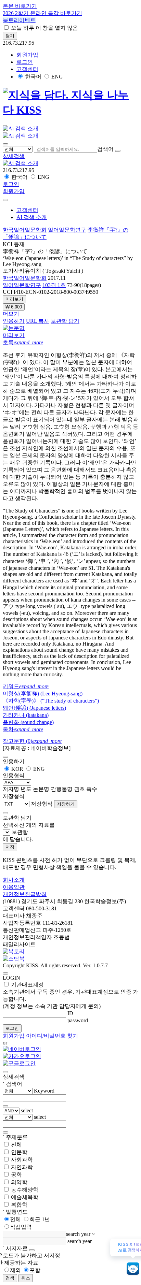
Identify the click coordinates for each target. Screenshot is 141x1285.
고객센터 (27, 69)
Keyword (44, 1091)
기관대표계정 (70, 995)
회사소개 (14, 880)
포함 (34, 1270)
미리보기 (14, 299)
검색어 (105, 149)
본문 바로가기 (20, 6)
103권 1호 (54, 285)
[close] (5, 200)
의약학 (19, 1182)
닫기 (9, 35)
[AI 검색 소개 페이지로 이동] (20, 163)
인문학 (19, 1152)
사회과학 (22, 1160)
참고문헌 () (32, 741)
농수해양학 (24, 1190)
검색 (9, 1278)
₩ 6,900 (13, 306)
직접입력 (21, 1227)
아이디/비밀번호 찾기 (52, 1036)
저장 (9, 847)
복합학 (19, 1205)
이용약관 (14, 887)
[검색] (117, 151)
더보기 (11, 314)
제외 (15, 1270)
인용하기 (14, 321)
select (27, 1110)
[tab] (70, 342)
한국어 (33, 77)
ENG (57, 77)
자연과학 (22, 1167)
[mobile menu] (5, 144)
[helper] (32, 1250)
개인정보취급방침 (25, 894)
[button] (14, 156)
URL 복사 (37, 321)
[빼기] (5, 1132)
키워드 (26, 686)
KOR (17, 769)
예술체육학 (24, 1197)
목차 (23, 729)
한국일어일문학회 (25, 230)
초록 (23, 342)
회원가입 (27, 55)
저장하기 (66, 804)
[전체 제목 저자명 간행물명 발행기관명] (18, 149)
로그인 (12, 1028)
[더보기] (5, 1106)
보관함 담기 (65, 321)
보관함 (20, 832)
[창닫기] (5, 1072)
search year (78, 1234)
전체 (16, 1144)
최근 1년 (39, 1219)
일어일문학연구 (67, 230)
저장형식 (42, 804)
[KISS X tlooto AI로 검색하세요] (133, 1269)
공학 (16, 1175)
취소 (25, 1278)
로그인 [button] (24, 62)
